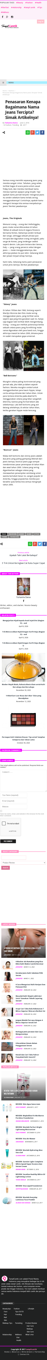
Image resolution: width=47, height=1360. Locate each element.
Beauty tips (7, 1309)
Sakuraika (20, 1142)
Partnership (40, 1352)
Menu (11, 83)
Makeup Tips (7, 1323)
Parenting (18, 1323)
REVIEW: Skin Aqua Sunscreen (28, 1104)
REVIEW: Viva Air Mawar (25, 1139)
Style (36, 534)
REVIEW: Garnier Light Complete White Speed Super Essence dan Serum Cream (29, 1164)
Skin (5, 1320)
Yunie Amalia (21, 1180)
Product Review (31, 1323)
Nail (5, 1317)
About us (15, 1352)
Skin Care (30, 1332)
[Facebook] (2, 17)
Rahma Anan (21, 1169)
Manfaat (5, 7)
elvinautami (8, 1097)
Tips (40, 7)
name (29, 534)
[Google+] (7, 17)
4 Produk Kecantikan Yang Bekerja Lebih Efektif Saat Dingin (22, 950)
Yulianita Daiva (11, 123)
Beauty (20, 3)
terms (4, 537)
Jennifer (7, 955)
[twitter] (37, 132)
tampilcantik (31, 1349)
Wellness (5, 12)
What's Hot (29, 1335)
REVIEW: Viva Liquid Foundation (29, 1186)
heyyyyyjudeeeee (22, 1189)
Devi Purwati (21, 1107)
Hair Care (30, 1326)
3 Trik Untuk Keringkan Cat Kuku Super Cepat (23, 561)
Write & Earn (27, 1352)
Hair (5, 1314)
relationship (17, 7)
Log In (40, 21)
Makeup (30, 1329)
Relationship (7, 1335)
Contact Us (24, 1354)
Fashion (30, 3)
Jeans (21, 534)
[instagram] (12, 17)
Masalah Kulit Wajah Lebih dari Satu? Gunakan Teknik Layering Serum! (29, 998)
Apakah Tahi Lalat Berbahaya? (23, 554)
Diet (17, 1337)
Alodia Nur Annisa (23, 1203)
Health (38, 3)
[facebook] (42, 132)
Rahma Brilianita (22, 1121)
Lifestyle (31, 1309)
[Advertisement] (23, 53)
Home (5, 91)
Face (5, 1312)
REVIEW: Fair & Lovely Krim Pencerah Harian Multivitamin (20, 1092)
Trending (15, 125)
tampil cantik (30, 7)
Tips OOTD (19, 1312)
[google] (32, 132)
